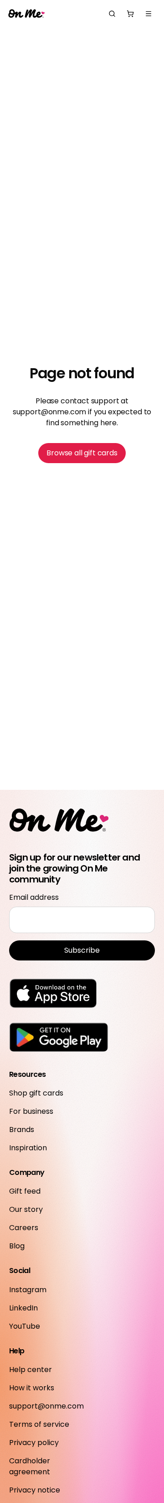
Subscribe (82, 950)
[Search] (112, 13)
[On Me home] (26, 14)
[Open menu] (148, 13)
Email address (34, 897)
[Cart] (130, 13)
